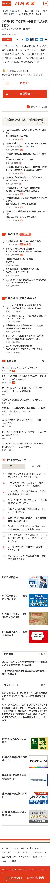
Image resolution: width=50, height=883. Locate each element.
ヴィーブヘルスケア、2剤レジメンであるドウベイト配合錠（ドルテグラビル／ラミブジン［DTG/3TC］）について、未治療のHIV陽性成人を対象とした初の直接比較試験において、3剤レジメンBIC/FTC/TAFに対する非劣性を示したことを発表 (25, 713)
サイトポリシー (7, 852)
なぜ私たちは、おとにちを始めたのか (21, 368)
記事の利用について (10, 857)
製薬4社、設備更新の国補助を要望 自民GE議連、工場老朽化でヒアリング (24, 410)
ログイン (25, 83)
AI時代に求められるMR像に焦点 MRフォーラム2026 (24, 421)
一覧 (42, 361)
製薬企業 (16, 11)
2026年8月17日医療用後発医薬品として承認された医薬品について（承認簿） (24, 663)
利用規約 (5, 848)
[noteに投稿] (46, 39)
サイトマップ (36, 848)
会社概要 (13, 861)
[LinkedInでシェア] (36, 39)
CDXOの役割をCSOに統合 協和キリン (22, 400)
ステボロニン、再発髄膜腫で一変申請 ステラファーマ (28, 548)
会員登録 (7, 3)
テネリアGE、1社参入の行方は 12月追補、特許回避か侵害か (27, 501)
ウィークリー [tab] (36, 466)
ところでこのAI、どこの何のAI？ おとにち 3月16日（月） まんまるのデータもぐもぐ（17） (28, 538)
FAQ (4, 861)
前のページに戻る (39, 107)
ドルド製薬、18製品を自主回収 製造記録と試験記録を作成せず (27, 493)
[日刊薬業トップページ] (25, 3)
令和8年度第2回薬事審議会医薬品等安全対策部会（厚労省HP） (24, 672)
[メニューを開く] (45, 3)
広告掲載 (24, 857)
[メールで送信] (17, 39)
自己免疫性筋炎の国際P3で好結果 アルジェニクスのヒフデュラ (24, 433)
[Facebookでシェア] (27, 39)
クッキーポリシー (23, 852)
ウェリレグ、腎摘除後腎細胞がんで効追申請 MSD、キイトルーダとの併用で (24, 445)
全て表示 (39, 123)
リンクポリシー (38, 852)
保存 (9, 39)
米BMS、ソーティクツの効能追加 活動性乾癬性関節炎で (27, 557)
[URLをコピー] (22, 39)
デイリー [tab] (13, 466)
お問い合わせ (14, 878)
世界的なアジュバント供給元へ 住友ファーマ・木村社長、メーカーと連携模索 (24, 389)
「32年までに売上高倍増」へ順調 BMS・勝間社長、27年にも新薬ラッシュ (27, 528)
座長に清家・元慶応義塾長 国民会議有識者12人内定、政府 (27, 519)
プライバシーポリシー (21, 848)
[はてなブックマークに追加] (41, 39)
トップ (5, 11)
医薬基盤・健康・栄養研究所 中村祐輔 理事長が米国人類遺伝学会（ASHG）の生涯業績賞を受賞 (24, 696)
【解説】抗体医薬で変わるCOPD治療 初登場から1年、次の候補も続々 (24, 378)
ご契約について (38, 857)
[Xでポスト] (32, 39)
